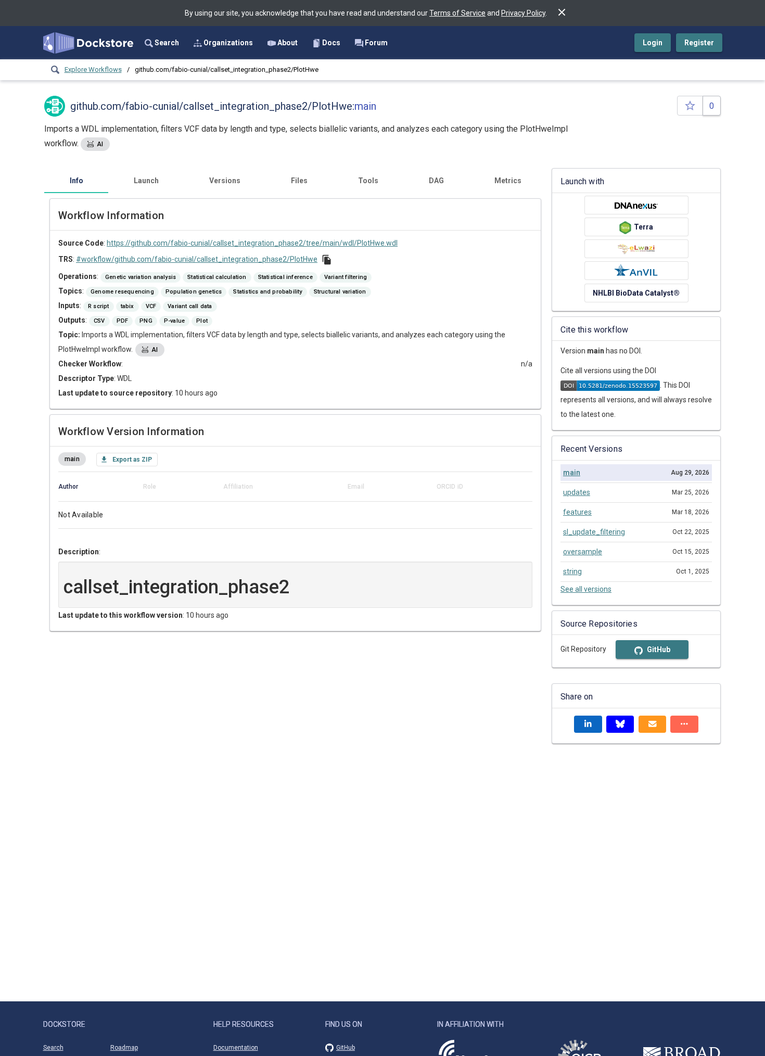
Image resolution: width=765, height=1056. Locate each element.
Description (78, 552)
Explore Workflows (93, 69)
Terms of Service (457, 13)
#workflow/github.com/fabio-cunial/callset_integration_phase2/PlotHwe (196, 259)
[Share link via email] (653, 724)
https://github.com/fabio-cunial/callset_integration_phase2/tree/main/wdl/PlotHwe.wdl (252, 243)
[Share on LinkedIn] (588, 724)
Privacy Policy (523, 13)
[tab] (76, 180)
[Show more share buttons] (684, 724)
